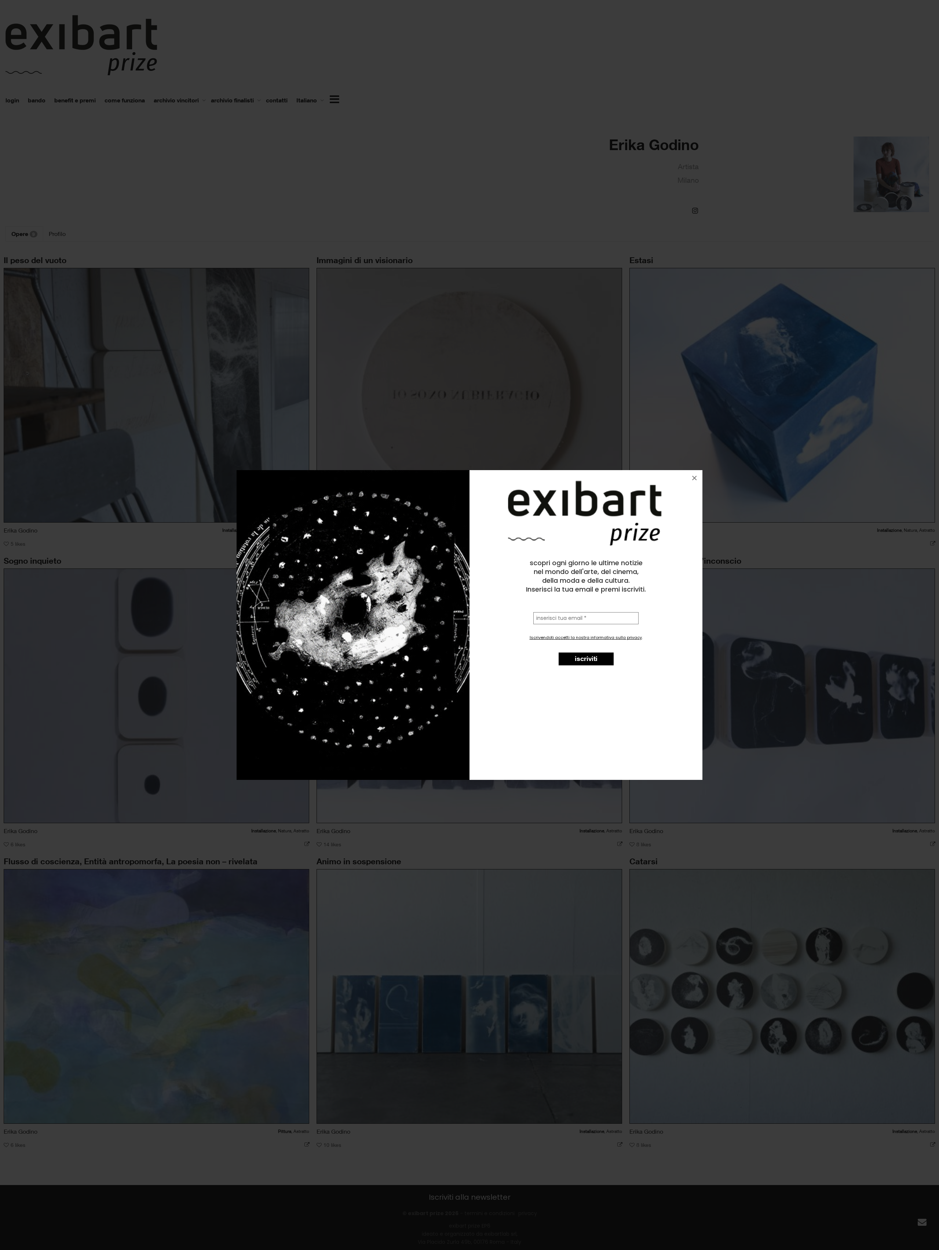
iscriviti (586, 658)
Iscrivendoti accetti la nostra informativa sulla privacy (586, 637)
